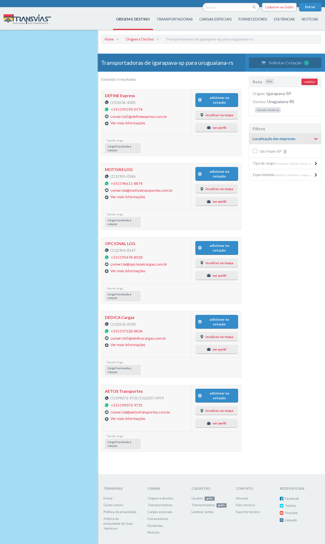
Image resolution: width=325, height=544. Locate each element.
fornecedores (252, 19)
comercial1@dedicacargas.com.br (138, 338)
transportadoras (175, 19)
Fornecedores (158, 519)
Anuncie (242, 498)
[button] (285, 138)
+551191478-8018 (127, 257)
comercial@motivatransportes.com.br (141, 190)
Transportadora (208, 505)
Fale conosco (245, 505)
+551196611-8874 (127, 183)
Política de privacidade (120, 512)
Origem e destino (160, 498)
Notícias (309, 19)
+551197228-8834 (127, 331)
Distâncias (155, 526)
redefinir (309, 82)
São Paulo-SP (273, 151)
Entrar (310, 7)
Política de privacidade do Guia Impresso (118, 523)
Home (109, 39)
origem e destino (133, 19)
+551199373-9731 (127, 405)
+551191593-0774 (127, 109)
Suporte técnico (248, 512)
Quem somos (113, 505)
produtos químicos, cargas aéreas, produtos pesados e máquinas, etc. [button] (287, 174)
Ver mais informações (127, 123)
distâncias (284, 19)
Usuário (202, 498)
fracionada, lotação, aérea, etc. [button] (283, 163)
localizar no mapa (219, 115)
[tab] (285, 139)
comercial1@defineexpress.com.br (138, 116)
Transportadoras (160, 505)
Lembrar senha (202, 512)
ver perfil (219, 128)
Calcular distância (268, 109)
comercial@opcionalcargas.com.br (138, 264)
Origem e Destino (140, 39)
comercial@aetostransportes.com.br (140, 412)
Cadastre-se (279, 7)
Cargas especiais (215, 19)
